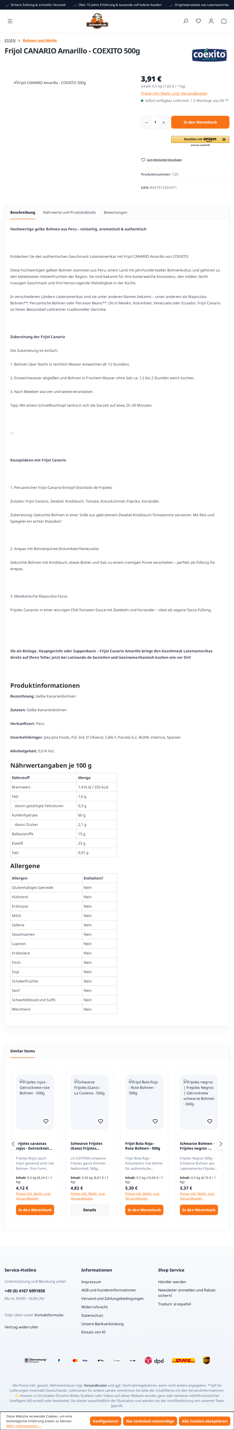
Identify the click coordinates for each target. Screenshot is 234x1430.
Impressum (91, 1281)
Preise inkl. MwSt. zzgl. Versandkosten (174, 93)
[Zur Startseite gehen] (98, 21)
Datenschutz (92, 1315)
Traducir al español (174, 1303)
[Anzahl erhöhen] (163, 122)
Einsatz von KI (93, 1332)
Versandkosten (95, 1385)
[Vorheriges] (13, 1144)
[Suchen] (185, 21)
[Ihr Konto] (211, 21)
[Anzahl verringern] (146, 122)
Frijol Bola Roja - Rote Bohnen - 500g (142, 1146)
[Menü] (10, 21)
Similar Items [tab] (22, 1050)
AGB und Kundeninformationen (108, 1290)
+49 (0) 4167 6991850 (25, 1290)
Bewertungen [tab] (115, 212)
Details (89, 1209)
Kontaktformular (49, 1314)
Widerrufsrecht (94, 1306)
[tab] (22, 212)
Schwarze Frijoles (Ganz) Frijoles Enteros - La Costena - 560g (89, 1146)
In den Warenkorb (200, 122)
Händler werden (172, 1281)
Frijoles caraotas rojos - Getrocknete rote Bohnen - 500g (33, 1146)
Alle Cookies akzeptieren (204, 1421)
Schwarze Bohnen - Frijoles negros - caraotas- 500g (197, 1146)
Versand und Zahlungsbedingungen (112, 1298)
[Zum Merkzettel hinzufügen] (46, 1121)
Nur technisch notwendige (150, 1421)
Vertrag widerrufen (21, 1327)
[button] (200, 141)
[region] (68, 133)
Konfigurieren (105, 1421)
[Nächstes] (221, 1144)
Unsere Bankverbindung (102, 1323)
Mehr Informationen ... (23, 1426)
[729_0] (68, 129)
